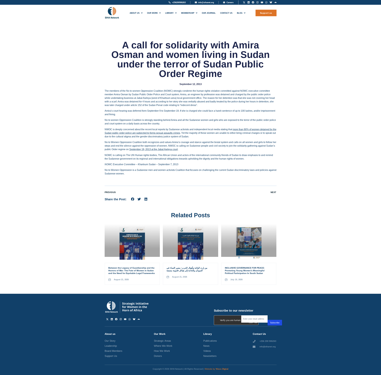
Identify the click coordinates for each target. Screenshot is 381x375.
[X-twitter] (244, 2)
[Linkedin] (248, 2)
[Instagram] (257, 2)
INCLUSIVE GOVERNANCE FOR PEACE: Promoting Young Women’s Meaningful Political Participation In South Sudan (245, 270)
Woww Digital (222, 369)
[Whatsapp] (266, 2)
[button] (132, 199)
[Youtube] (262, 2)
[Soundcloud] (275, 2)
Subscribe (274, 322)
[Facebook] (253, 2)
